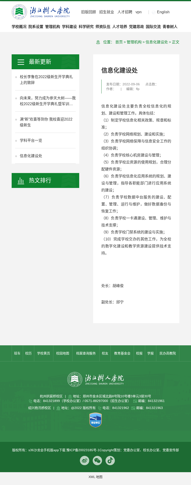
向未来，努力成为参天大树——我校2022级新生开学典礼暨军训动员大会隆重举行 (48, 101)
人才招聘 (124, 12)
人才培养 (119, 27)
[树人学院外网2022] (41, 12)
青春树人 (170, 27)
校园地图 (62, 353)
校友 (105, 353)
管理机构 (52, 27)
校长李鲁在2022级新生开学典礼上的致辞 (46, 80)
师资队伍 (103, 27)
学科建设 (69, 27)
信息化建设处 (31, 156)
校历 (28, 353)
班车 (17, 353)
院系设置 (35, 27)
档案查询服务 (86, 353)
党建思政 (136, 27)
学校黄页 (43, 353)
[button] (175, 12)
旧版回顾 (88, 12)
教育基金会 (122, 353)
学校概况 (19, 27)
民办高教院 (168, 353)
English (163, 12)
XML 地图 (95, 477)
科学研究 (86, 27)
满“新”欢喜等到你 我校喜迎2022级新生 (46, 122)
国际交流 (153, 27)
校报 (139, 353)
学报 (150, 353)
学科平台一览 (31, 140)
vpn (139, 12)
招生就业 (106, 12)
